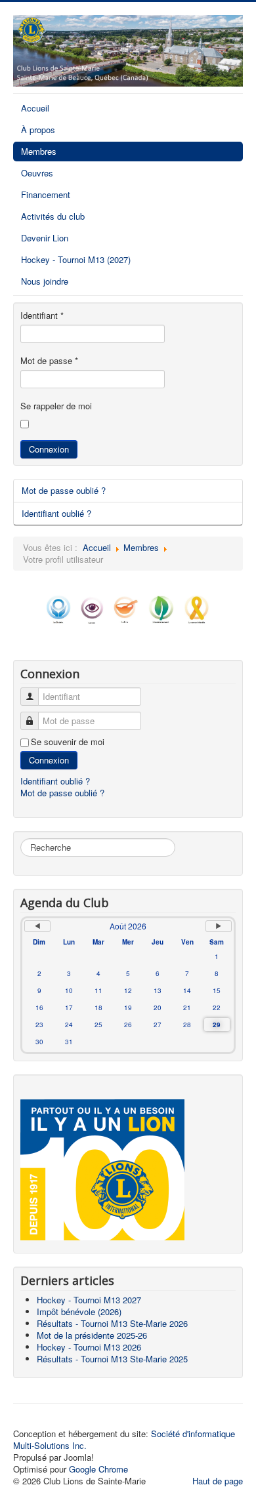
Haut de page (217, 1481)
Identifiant (42, 315)
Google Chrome (98, 1469)
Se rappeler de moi (56, 406)
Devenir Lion (44, 238)
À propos (38, 129)
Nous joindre (44, 281)
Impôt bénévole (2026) (79, 1311)
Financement (45, 194)
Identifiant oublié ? (56, 513)
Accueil (35, 108)
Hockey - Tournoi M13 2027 (89, 1299)
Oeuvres (37, 173)
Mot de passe (49, 361)
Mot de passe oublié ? (64, 490)
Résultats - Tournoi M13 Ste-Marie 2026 (112, 1323)
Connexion (49, 449)
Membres (38, 151)
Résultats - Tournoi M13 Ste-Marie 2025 (112, 1359)
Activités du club (53, 216)
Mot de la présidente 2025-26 (92, 1335)
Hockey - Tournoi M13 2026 (89, 1347)
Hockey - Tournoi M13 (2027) (76, 259)
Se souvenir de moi (67, 742)
